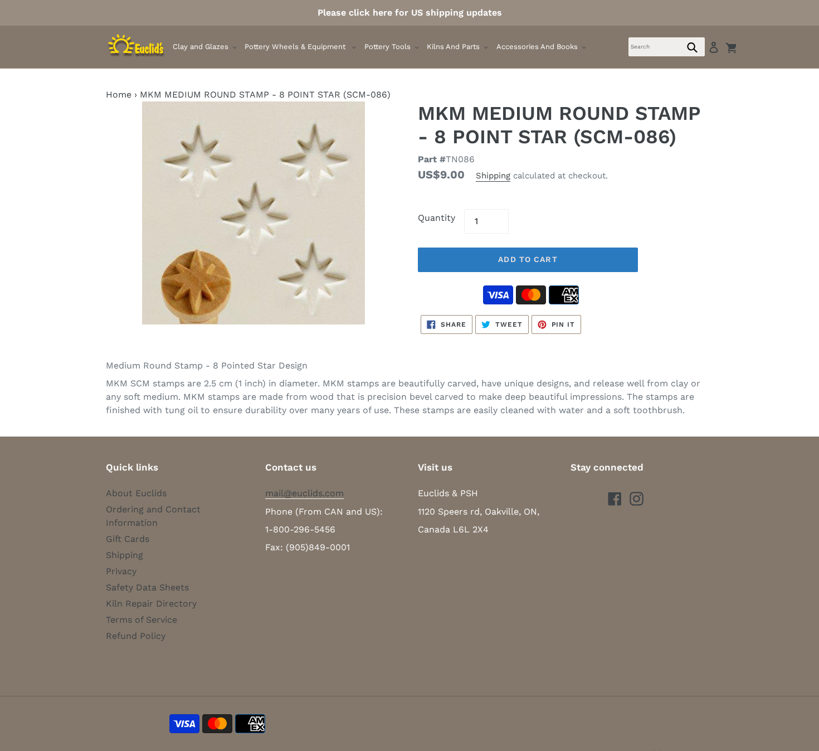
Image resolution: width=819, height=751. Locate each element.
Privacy (121, 571)
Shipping (493, 176)
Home (118, 94)
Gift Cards (127, 539)
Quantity (436, 217)
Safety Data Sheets (147, 587)
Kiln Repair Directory (151, 603)
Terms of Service (141, 619)
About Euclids (136, 493)
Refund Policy (135, 636)
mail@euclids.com (304, 493)
